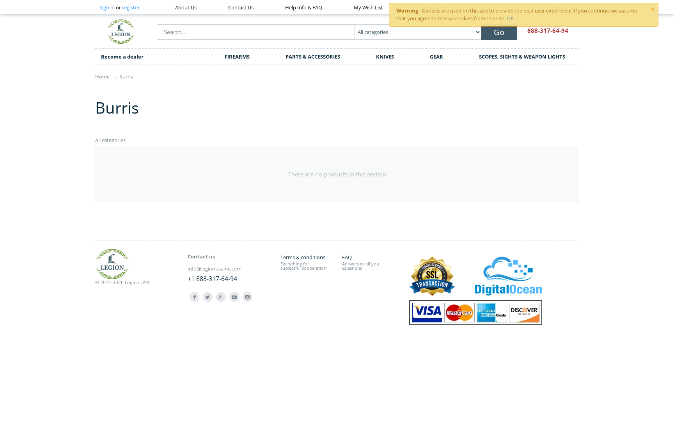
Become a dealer (122, 56)
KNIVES (385, 56)
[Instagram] (247, 297)
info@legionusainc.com (214, 268)
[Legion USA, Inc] (121, 31)
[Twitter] (208, 297)
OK (510, 18)
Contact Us (241, 7)
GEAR (436, 56)
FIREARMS (237, 56)
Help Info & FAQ (303, 7)
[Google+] (221, 297)
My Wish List (368, 7)
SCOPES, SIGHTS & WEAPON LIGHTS (522, 56)
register (131, 7)
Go (499, 32)
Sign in (107, 7)
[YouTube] (234, 297)
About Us (186, 7)
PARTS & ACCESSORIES (313, 56)
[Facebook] (194, 297)
